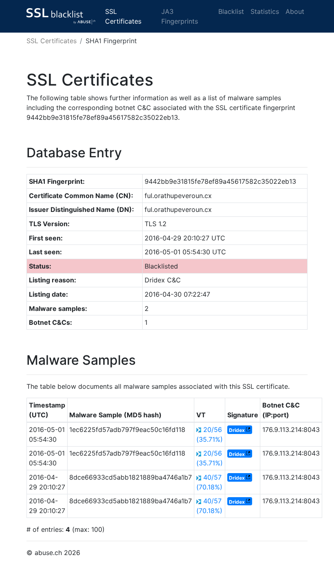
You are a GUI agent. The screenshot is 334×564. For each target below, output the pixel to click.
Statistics (264, 11)
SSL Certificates (123, 16)
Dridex (237, 430)
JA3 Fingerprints (179, 16)
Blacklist (231, 11)
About (295, 11)
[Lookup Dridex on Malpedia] (248, 430)
